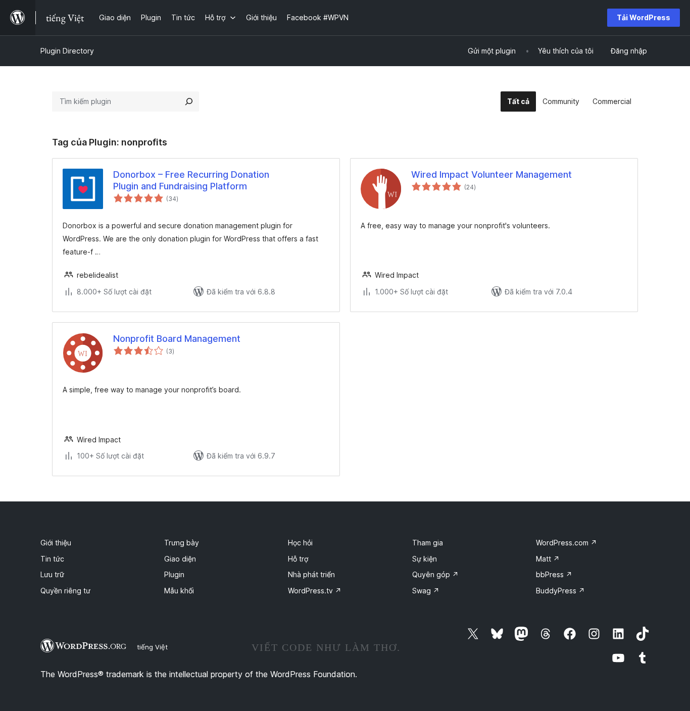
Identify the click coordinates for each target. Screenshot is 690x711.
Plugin (174, 574)
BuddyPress (560, 590)
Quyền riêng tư (65, 590)
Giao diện (180, 558)
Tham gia (427, 542)
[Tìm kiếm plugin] (189, 101)
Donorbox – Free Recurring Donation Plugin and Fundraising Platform (191, 180)
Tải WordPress (643, 17)
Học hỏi (300, 542)
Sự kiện (424, 558)
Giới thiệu (55, 542)
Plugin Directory (67, 50)
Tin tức (52, 558)
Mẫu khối (179, 590)
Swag (425, 590)
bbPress (554, 574)
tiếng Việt (152, 647)
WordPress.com (566, 542)
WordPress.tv (314, 590)
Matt (548, 558)
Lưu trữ (52, 574)
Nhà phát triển (311, 574)
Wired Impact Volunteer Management (491, 174)
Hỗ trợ (298, 558)
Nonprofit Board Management (176, 338)
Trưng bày (181, 542)
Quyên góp (435, 574)
